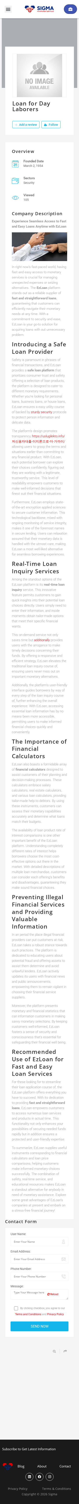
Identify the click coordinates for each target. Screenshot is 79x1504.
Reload (54, 1294)
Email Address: (21, 1251)
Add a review (27, 124)
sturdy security (41, 412)
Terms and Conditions (28, 1314)
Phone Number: (21, 1269)
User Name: (18, 1234)
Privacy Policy (55, 1314)
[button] (8, 9)
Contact (65, 1466)
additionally (42, 640)
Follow (53, 124)
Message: (17, 1286)
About (42, 1466)
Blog (21, 1466)
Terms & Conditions (56, 1488)
